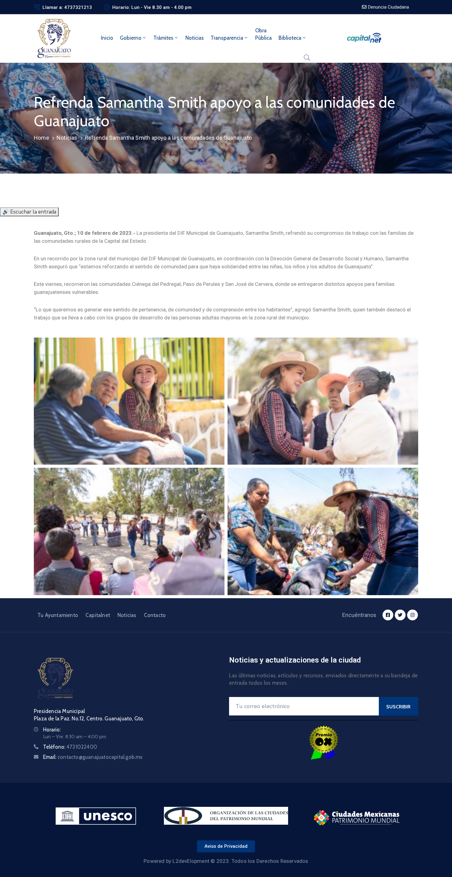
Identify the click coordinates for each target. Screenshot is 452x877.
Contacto (155, 615)
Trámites (163, 38)
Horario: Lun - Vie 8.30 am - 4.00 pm (152, 7)
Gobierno (130, 38)
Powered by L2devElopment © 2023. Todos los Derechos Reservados (226, 861)
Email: (93, 757)
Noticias (194, 38)
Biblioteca (290, 38)
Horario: (52, 730)
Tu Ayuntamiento (58, 615)
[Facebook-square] (388, 615)
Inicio (107, 38)
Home (41, 137)
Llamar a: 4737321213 (67, 7)
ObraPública (263, 34)
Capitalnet (97, 615)
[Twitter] (400, 615)
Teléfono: (70, 747)
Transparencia (227, 38)
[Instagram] (412, 615)
